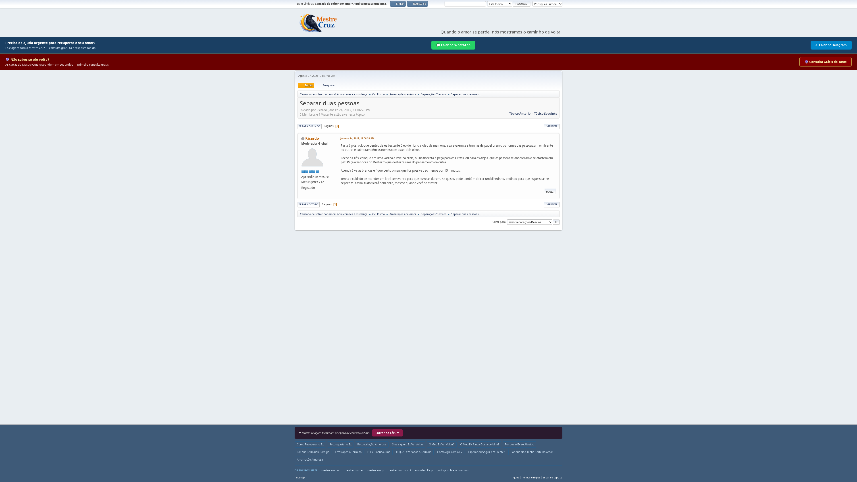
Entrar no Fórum (387, 433)
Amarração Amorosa (310, 459)
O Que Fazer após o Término (413, 452)
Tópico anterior (520, 114)
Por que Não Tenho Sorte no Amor (532, 452)
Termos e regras (531, 477)
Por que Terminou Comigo (313, 452)
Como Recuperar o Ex (310, 444)
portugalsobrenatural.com (453, 470)
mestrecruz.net (354, 470)
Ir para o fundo (309, 126)
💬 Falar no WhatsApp (453, 45)
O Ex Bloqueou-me (378, 452)
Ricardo (312, 138)
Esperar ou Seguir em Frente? (486, 452)
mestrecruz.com (331, 470)
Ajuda (516, 477)
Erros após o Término (348, 452)
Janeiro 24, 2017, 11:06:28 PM (357, 138)
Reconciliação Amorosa (371, 444)
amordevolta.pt (423, 470)
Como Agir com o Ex (449, 452)
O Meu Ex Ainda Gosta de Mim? (479, 444)
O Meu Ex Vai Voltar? (441, 444)
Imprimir (551, 126)
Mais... (550, 191)
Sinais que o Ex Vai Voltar (407, 444)
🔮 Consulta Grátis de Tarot (826, 62)
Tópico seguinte (545, 114)
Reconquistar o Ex (340, 444)
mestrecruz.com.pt (399, 470)
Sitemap (300, 477)
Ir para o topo (308, 204)
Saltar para (499, 222)
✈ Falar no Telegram (831, 45)
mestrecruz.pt (375, 470)
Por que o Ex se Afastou (519, 444)
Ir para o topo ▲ (552, 477)
